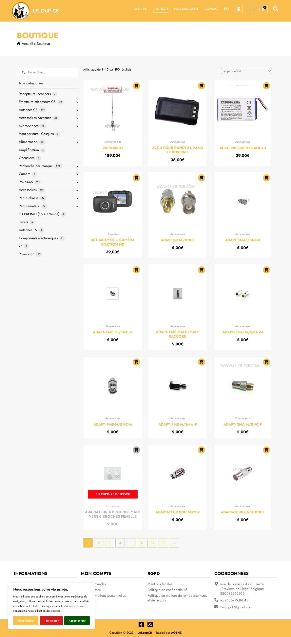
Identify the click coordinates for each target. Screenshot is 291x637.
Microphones (29, 125)
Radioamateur (29, 206)
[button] (276, 9)
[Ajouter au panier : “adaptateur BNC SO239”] (201, 449)
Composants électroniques (39, 238)
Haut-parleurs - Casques (37, 133)
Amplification (29, 150)
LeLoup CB (46, 10)
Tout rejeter (51, 621)
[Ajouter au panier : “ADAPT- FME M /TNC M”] (136, 269)
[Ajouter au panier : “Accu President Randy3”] (266, 85)
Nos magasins (186, 9)
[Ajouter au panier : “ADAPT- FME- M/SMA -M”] (266, 269)
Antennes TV (28, 230)
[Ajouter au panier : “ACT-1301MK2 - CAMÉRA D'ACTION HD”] (136, 177)
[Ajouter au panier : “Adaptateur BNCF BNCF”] (266, 449)
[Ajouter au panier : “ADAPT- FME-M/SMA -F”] (201, 362)
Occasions (27, 157)
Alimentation (28, 141)
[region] (51, 606)
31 (141, 543)
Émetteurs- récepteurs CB (38, 101)
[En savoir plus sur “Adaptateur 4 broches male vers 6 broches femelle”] (136, 449)
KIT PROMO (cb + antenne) (39, 214)
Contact (211, 9)
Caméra (25, 173)
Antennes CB (29, 109)
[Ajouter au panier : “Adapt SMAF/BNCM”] (266, 177)
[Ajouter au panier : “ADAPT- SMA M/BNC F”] (266, 362)
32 (152, 543)
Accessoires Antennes (35, 117)
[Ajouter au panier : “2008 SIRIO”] (136, 85)
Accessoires (28, 189)
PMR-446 (26, 182)
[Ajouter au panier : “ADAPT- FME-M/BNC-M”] (136, 362)
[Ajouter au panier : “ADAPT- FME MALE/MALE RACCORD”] (201, 269)
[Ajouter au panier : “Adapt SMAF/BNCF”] (201, 177)
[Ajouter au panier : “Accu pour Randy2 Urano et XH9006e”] (201, 85)
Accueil (140, 9)
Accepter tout (77, 621)
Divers (24, 222)
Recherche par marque (36, 166)
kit (21, 246)
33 (163, 543)
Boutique (160, 9)
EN (226, 8)
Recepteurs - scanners (35, 93)
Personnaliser (26, 621)
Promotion (27, 254)
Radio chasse (29, 198)
